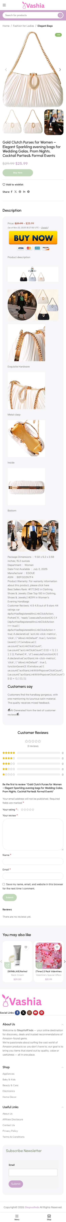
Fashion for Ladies (23, 25)
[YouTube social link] (35, 1012)
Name (7, 855)
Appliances (8, 1073)
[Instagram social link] (29, 1012)
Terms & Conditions (14, 1136)
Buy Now (17, 172)
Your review (10, 815)
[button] (6, 69)
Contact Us (9, 1125)
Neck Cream (17, 975)
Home (6, 25)
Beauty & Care (10, 1085)
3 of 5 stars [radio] (27, 809)
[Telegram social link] (28, 191)
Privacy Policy (10, 1131)
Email (7, 869)
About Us (8, 1113)
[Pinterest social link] (20, 191)
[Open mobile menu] (4, 5)
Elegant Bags (45, 25)
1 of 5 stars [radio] (22, 809)
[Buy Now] (7, 965)
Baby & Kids (9, 1079)
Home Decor (9, 1097)
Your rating (10, 809)
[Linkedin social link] (24, 191)
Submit (15, 1183)
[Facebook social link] (11, 191)
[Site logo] (33, 4)
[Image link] (21, 1000)
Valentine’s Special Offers (48, 975)
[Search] (60, 15)
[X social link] (15, 191)
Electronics (9, 1091)
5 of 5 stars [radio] (32, 809)
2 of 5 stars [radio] (24, 809)
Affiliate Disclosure (13, 1119)
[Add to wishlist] (26, 947)
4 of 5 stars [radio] (30, 809)
